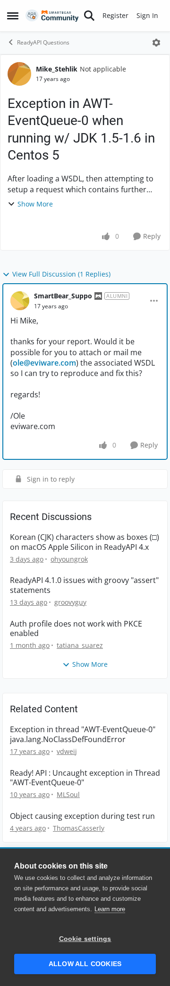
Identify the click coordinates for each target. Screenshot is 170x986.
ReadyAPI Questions (43, 42)
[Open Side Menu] (12, 16)
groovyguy (70, 602)
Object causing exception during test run (82, 816)
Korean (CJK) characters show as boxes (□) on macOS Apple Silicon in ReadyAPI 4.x (84, 542)
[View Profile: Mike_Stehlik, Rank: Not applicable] (19, 74)
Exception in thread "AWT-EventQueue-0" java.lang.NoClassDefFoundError (82, 734)
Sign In (147, 15)
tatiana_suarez (80, 645)
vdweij (67, 751)
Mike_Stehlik (56, 68)
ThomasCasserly (78, 828)
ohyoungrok (69, 559)
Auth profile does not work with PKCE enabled (76, 629)
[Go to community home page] (52, 15)
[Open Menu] (156, 42)
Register (115, 15)
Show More (35, 203)
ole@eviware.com (44, 363)
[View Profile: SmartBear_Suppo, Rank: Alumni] (19, 300)
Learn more (109, 909)
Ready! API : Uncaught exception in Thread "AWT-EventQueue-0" (85, 778)
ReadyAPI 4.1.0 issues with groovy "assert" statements (84, 585)
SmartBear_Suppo (63, 295)
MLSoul (68, 794)
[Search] (89, 15)
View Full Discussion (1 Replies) (61, 273)
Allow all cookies (85, 964)
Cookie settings (85, 938)
